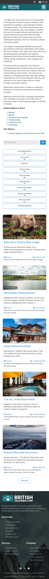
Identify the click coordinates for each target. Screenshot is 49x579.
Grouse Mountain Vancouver (21, 452)
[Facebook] (20, 568)
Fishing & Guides (10, 288)
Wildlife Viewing (10, 237)
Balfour (12, 115)
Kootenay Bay (14, 120)
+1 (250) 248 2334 (38, 361)
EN (40, 2)
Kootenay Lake (15, 122)
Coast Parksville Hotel (17, 346)
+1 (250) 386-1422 (38, 414)
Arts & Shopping (24, 194)
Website (9, 257)
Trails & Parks (25, 200)
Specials (24, 163)
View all (24, 480)
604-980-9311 (40, 467)
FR (43, 2)
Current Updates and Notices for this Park (26, 133)
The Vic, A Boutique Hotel (19, 399)
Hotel (7, 341)
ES (46, 2)
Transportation (24, 206)
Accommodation (24, 151)
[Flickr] (28, 568)
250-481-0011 (40, 308)
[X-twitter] (24, 568)
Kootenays (13, 125)
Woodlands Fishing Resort (19, 292)
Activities (24, 157)
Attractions (24, 169)
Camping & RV (24, 181)
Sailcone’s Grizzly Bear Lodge (22, 242)
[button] (34, 1)
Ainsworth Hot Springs (18, 117)
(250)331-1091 (40, 257)
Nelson (12, 112)
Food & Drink (24, 175)
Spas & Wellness (24, 188)
